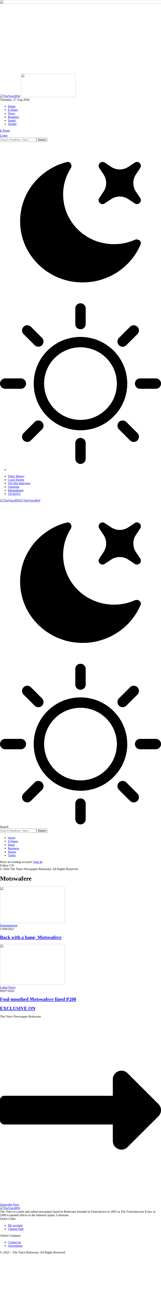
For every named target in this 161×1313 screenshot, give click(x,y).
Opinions (13, 486)
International (15, 490)
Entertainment (8, 925)
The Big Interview (19, 483)
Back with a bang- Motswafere (30, 937)
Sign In (37, 862)
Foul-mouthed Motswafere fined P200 (38, 999)
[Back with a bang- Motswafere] (32, 922)
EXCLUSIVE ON (17, 1008)
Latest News (8, 987)
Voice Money (16, 476)
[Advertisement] (80, 1284)
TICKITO (14, 493)
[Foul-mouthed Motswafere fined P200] (32, 983)
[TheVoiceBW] (20, 500)
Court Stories (16, 479)
